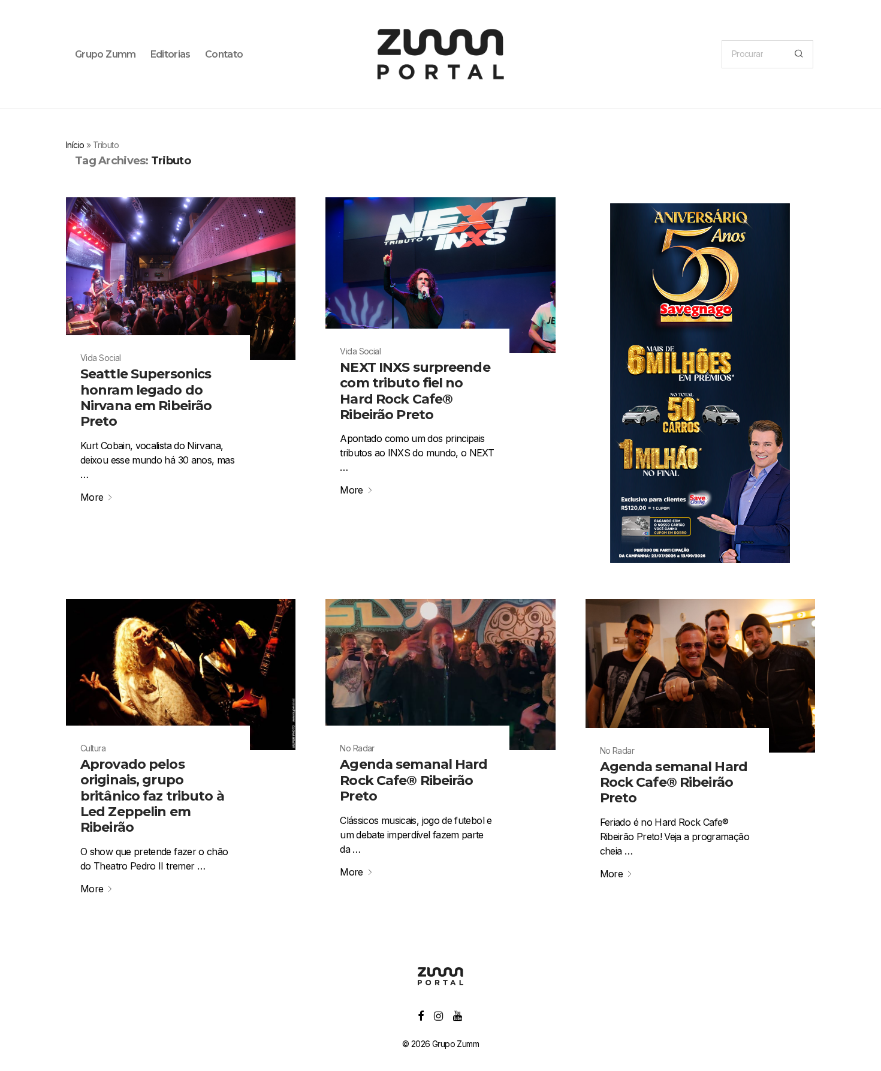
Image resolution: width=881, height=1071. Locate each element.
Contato (224, 54)
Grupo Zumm (105, 54)
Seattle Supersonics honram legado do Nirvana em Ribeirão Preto (146, 397)
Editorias (170, 54)
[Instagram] (438, 1015)
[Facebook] (420, 1015)
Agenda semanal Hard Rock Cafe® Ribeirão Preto (413, 780)
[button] (799, 54)
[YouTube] (458, 1015)
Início (75, 145)
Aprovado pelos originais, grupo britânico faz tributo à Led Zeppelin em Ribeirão (152, 796)
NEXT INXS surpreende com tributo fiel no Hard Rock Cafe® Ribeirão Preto (415, 391)
